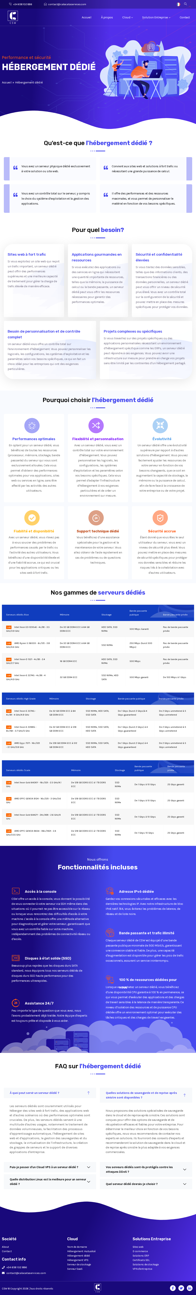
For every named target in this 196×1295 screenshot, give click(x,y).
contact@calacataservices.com (67, 4)
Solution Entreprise (155, 17)
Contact (185, 17)
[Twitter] (181, 1288)
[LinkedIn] (190, 1288)
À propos (107, 17)
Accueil (86, 17)
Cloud (126, 17)
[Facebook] (173, 1288)
